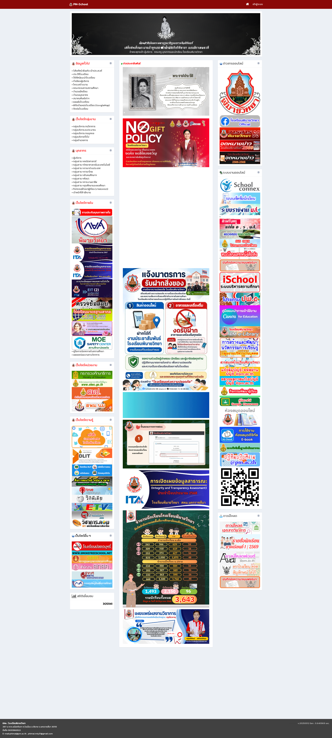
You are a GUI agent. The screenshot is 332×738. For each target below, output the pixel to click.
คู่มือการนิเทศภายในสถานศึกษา (88, 351)
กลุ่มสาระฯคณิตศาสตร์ (84, 161)
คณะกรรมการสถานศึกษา (85, 88)
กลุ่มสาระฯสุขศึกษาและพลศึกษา (89, 185)
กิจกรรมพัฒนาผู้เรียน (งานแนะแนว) (90, 189)
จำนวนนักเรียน (80, 91)
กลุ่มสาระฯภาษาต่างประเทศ (86, 168)
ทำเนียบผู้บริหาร (81, 81)
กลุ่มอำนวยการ (80, 140)
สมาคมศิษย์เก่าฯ (81, 98)
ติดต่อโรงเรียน (80, 109)
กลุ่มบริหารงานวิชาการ (84, 126)
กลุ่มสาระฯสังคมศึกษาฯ (85, 175)
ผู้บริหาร (77, 158)
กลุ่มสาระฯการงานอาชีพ (85, 182)
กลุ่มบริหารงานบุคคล (83, 133)
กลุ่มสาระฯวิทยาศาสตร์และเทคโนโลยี (91, 165)
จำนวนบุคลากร (80, 95)
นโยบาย (292, 723)
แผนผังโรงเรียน (81, 102)
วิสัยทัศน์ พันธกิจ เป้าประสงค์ (87, 71)
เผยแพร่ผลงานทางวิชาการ (86, 355)
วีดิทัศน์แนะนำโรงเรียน (84, 78)
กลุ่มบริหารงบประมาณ (84, 130)
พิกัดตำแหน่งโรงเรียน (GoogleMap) (91, 105)
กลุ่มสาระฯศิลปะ (81, 178)
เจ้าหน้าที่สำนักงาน (82, 192)
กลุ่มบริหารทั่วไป (81, 137)
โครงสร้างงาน (80, 84)
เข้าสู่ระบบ (258, 4)
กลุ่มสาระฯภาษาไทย (83, 172)
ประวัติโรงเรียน (80, 74)
